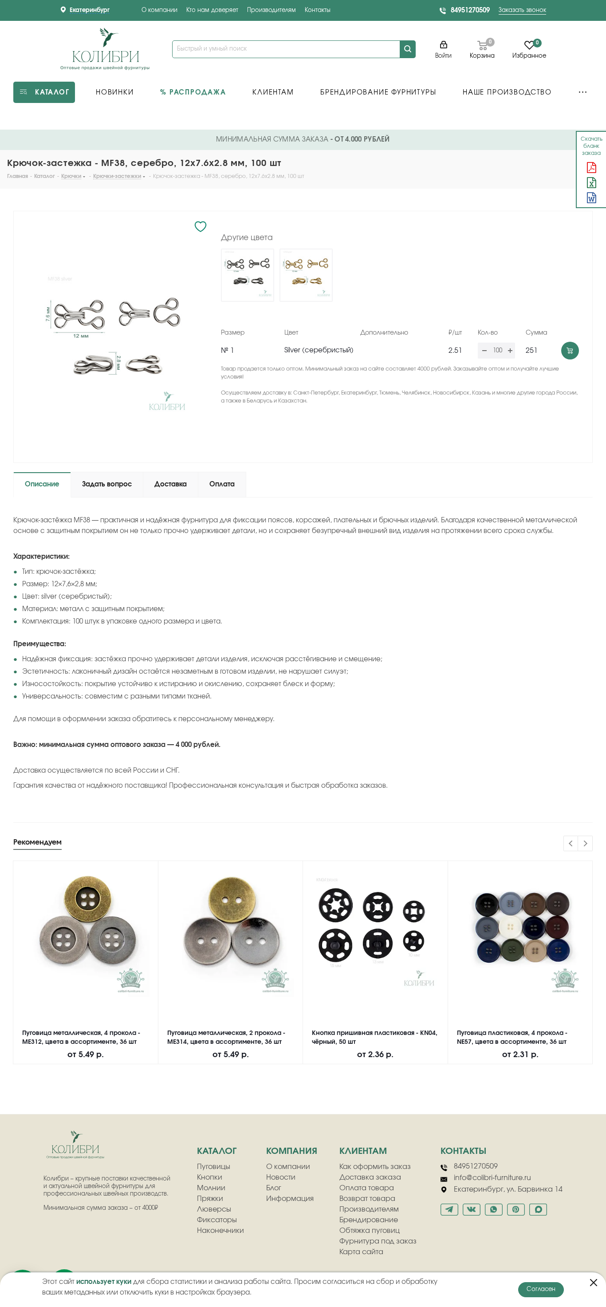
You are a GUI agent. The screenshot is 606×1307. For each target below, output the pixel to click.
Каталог (216, 1151)
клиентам (363, 1151)
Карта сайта (361, 1252)
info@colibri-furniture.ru (492, 1177)
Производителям (271, 10)
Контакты (318, 10)
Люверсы (214, 1209)
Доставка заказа (370, 1177)
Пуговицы (213, 1166)
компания (291, 1151)
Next (585, 844)
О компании (159, 10)
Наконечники (220, 1230)
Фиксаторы (217, 1220)
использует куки (103, 1282)
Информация (290, 1198)
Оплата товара (366, 1188)
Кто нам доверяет (212, 10)
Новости (280, 1177)
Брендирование (368, 1220)
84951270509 (470, 10)
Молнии (211, 1188)
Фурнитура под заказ (378, 1241)
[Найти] (408, 49)
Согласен (541, 1289)
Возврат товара (367, 1198)
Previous (571, 844)
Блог (273, 1188)
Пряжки (210, 1198)
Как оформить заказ (375, 1166)
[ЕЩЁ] (583, 92)
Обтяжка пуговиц (369, 1230)
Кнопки (209, 1177)
